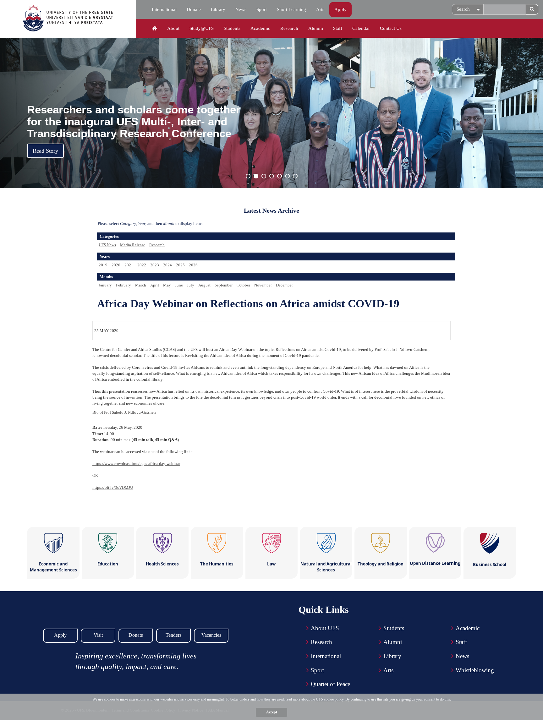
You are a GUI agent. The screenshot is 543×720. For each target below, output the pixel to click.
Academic (260, 28)
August (204, 285)
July (190, 285)
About (173, 28)
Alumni (315, 28)
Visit (98, 635)
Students (232, 28)
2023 (154, 265)
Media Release (132, 245)
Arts (320, 9)
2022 (141, 265)
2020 (116, 265)
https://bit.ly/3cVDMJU (112, 487)
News (240, 9)
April (154, 285)
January (105, 285)
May (167, 285)
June (179, 285)
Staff (337, 28)
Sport (261, 9)
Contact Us (391, 28)
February (123, 285)
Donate (194, 9)
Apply (340, 9)
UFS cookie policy (329, 699)
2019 (103, 265)
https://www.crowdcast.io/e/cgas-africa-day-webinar (136, 463)
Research (289, 28)
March (140, 285)
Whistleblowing (475, 670)
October (243, 285)
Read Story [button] (45, 151)
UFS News (107, 245)
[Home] (154, 28)
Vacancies (211, 635)
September (224, 285)
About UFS (325, 628)
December (284, 285)
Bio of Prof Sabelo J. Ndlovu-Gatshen (124, 412)
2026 (193, 265)
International (164, 9)
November (263, 285)
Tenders (173, 635)
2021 (128, 265)
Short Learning (291, 9)
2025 (180, 265)
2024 (167, 265)
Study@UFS (201, 28)
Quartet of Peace (330, 684)
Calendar (361, 28)
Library (218, 9)
